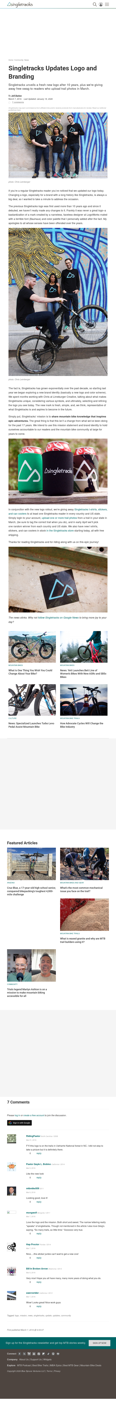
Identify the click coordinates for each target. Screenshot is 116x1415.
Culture (12, 718)
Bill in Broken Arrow (37, 1268)
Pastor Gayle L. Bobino (38, 1164)
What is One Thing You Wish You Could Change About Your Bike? (30, 672)
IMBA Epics (56, 1365)
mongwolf (31, 1212)
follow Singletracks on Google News (58, 617)
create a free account (33, 1115)
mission (23, 1315)
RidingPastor (33, 1136)
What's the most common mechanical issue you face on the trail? (81, 889)
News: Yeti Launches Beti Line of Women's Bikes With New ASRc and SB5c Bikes (83, 673)
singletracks (39, 1315)
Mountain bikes (15, 665)
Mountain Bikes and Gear (72, 882)
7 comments (18, 102)
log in (17, 1115)
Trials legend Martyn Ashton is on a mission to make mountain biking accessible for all (27, 992)
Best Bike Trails (40, 1365)
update (48, 1315)
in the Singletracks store (60, 530)
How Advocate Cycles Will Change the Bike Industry (81, 725)
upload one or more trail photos (59, 518)
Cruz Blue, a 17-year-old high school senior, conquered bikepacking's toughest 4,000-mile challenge (31, 891)
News (26, 60)
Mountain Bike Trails (70, 718)
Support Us (36, 1359)
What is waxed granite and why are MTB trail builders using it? (82, 940)
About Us (24, 1359)
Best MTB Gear (71, 1365)
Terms (49, 1371)
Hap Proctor (32, 1244)
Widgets (47, 1359)
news (30, 1315)
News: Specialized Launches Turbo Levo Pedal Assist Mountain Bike (31, 725)
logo (17, 1315)
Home (10, 60)
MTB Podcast (24, 1365)
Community (18, 60)
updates (56, 1315)
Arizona (11, 882)
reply (38, 1153)
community (66, 1315)
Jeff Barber (16, 95)
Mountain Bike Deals (90, 1365)
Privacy (57, 1371)
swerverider (32, 1292)
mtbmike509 (32, 1188)
